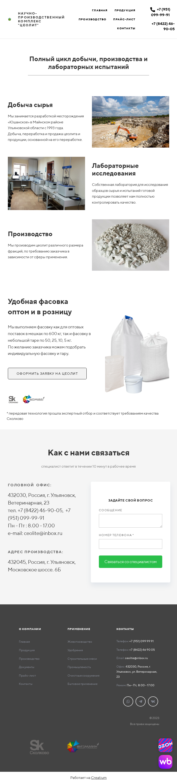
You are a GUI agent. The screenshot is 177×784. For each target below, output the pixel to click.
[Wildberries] (165, 762)
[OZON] (165, 745)
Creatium (99, 777)
